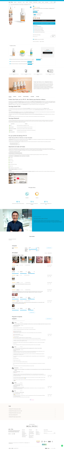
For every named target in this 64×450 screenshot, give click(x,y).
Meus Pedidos (37, 432)
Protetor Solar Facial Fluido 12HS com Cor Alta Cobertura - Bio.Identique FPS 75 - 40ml (21, 59)
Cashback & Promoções (31, 431)
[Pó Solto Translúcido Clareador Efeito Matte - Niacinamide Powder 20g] (22, 52)
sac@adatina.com (11, 443)
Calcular (53, 36)
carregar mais (32, 312)
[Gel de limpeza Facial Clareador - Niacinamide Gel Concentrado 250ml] (31, 52)
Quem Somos (23, 431)
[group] (22, 18)
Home (9, 4)
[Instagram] (10, 434)
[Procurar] (50, 2)
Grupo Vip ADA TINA (38, 434)
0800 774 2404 (26, 442)
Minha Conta (37, 431)
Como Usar (19, 96)
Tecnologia (37, 96)
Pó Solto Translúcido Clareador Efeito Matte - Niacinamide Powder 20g (19, 61)
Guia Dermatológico (26, 96)
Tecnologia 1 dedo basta (24, 435)
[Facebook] (9, 434)
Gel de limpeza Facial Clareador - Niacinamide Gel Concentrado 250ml (19, 63)
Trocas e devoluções (31, 432)
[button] (23, 0)
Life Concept (23, 432)
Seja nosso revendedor (31, 435)
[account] (53, 2)
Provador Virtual (37, 14)
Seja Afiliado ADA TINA (31, 437)
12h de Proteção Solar (24, 433)
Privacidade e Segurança (31, 433)
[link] (20, 85)
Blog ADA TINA (23, 434)
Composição (32, 96)
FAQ (29, 434)
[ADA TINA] (11, 2)
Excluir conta (37, 433)
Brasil (10, 431)
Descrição (10, 96)
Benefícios (14, 96)
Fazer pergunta (49, 318)
